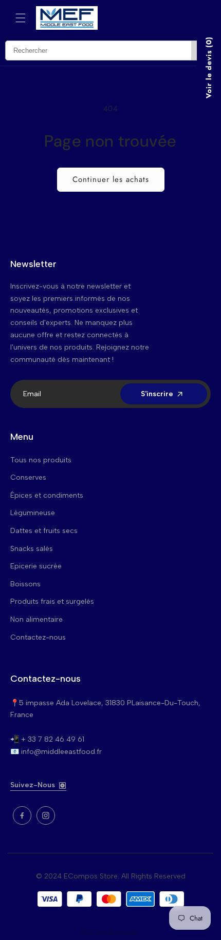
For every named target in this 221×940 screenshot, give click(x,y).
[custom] (22, 815)
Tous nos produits (40, 460)
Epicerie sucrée (36, 566)
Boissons (25, 584)
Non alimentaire (36, 619)
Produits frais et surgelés (52, 601)
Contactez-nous (38, 637)
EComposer (123, 932)
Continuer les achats (110, 179)
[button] (20, 18)
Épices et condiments (46, 495)
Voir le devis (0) (209, 67)
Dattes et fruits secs (44, 530)
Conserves (28, 477)
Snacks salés (31, 548)
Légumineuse (32, 512)
